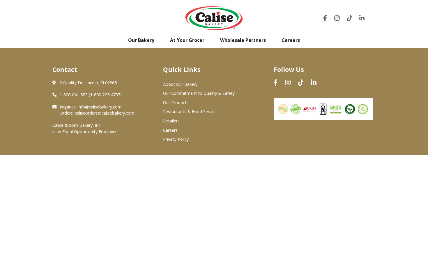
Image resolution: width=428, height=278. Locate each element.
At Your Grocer (187, 40)
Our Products (176, 102)
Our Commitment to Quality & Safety (199, 93)
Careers (291, 40)
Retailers (171, 121)
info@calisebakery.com (99, 107)
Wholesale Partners (243, 40)
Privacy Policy (176, 139)
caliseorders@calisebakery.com (104, 113)
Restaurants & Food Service (190, 111)
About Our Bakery (180, 84)
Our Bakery (141, 40)
